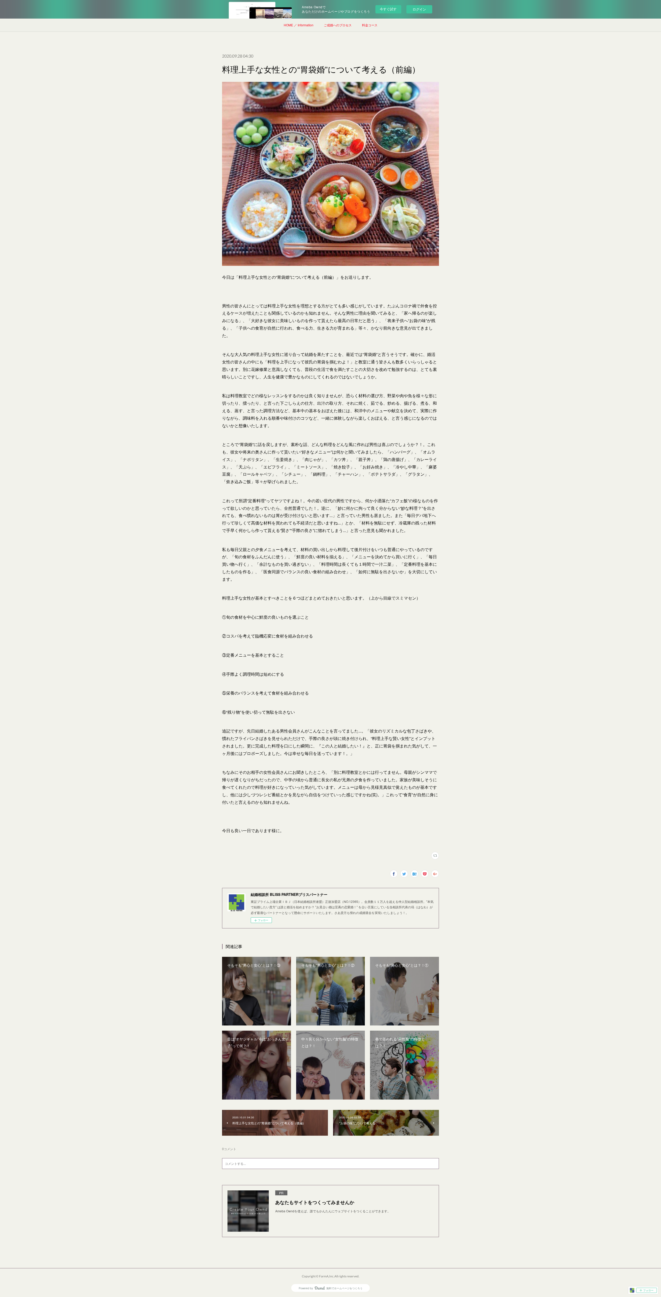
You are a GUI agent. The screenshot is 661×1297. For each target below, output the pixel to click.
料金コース (369, 25)
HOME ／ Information (298, 25)
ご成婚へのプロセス (338, 25)
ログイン (419, 9)
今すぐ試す (388, 8)
